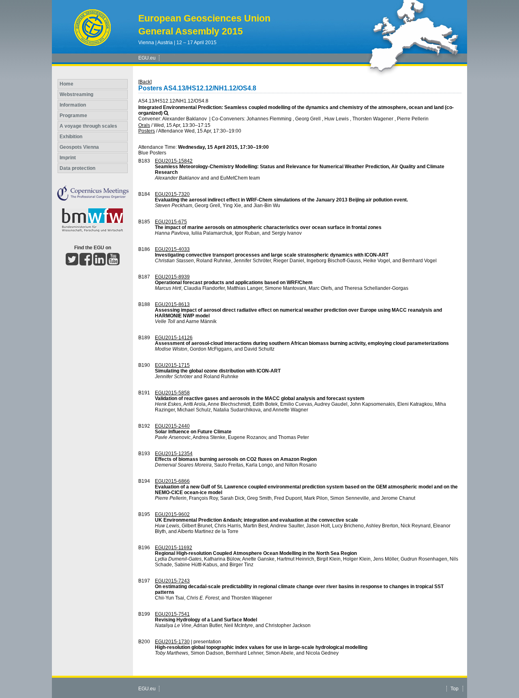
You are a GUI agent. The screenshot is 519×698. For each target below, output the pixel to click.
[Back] (145, 82)
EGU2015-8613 (172, 304)
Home (66, 84)
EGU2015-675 (171, 222)
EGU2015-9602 (172, 514)
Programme (73, 115)
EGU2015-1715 (172, 365)
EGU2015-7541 (172, 614)
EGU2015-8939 (172, 277)
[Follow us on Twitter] (72, 262)
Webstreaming (76, 94)
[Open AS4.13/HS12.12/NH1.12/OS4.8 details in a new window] (166, 113)
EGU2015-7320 (172, 194)
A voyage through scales (88, 126)
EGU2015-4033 (172, 249)
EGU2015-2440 (172, 426)
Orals (144, 125)
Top (454, 689)
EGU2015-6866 (172, 481)
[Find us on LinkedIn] (99, 262)
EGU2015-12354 (174, 453)
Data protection (77, 168)
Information (73, 105)
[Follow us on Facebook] (85, 262)
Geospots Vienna (79, 147)
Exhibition (71, 136)
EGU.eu (147, 58)
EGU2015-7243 (172, 581)
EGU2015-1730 (172, 641)
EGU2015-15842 (174, 161)
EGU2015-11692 (173, 547)
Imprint (68, 158)
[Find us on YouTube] (113, 262)
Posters (146, 131)
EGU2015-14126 (174, 337)
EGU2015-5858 (172, 393)
